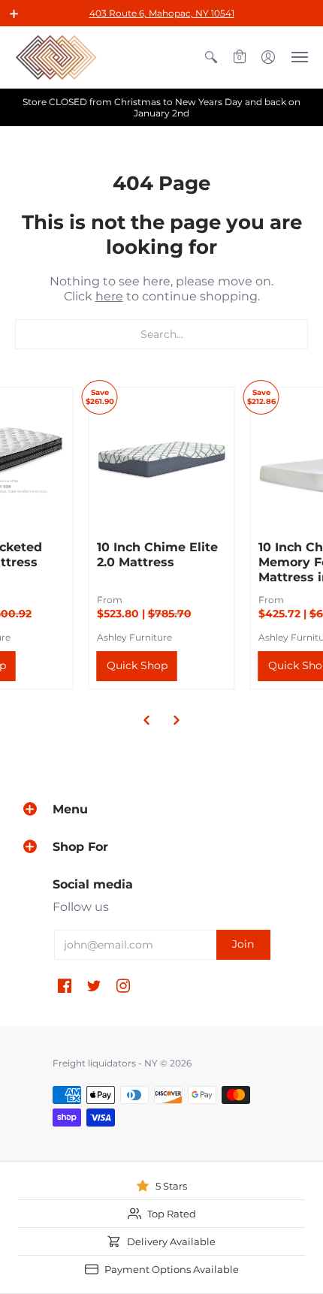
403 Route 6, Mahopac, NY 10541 (161, 13)
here (109, 296)
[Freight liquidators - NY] (56, 57)
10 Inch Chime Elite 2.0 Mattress (157, 554)
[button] (14, 13)
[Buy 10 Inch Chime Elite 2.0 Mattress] (162, 460)
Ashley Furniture (134, 637)
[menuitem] (211, 57)
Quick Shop (137, 665)
